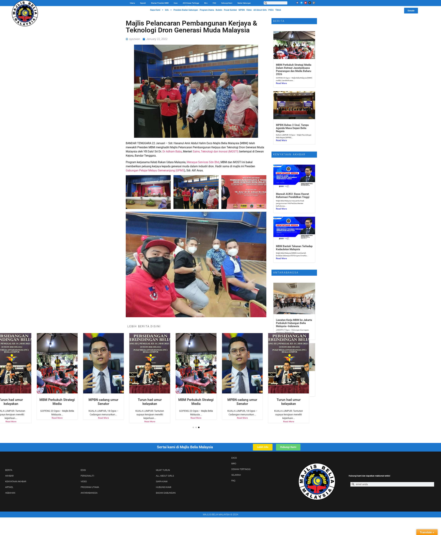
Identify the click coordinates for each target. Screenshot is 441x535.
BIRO (233, 463)
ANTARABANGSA (89, 493)
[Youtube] (305, 2)
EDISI (83, 470)
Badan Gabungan (244, 3)
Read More (57, 418)
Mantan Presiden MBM (160, 3)
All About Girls (260, 10)
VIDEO (84, 481)
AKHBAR (9, 475)
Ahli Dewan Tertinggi (191, 3)
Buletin (219, 10)
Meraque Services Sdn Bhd (203, 162)
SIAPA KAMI (161, 481)
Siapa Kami (155, 10)
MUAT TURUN (163, 470)
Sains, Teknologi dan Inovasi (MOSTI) (216, 151)
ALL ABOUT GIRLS (165, 475)
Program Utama (207, 10)
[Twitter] (301, 2)
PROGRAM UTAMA (90, 487)
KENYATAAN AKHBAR (15, 481)
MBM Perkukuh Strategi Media (149, 402)
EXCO (234, 458)
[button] (193, 427)
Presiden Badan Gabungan (185, 10)
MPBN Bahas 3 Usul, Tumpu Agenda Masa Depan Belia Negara (292, 128)
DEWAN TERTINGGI (240, 469)
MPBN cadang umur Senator (57, 402)
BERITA (8, 470)
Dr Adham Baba (172, 151)
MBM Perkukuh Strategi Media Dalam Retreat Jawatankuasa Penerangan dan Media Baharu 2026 (293, 69)
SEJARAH (236, 475)
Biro (206, 3)
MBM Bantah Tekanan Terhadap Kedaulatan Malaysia (294, 248)
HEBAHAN (10, 493)
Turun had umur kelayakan (103, 402)
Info (167, 10)
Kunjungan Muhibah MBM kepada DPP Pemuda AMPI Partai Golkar (291, 380)
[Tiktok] (313, 2)
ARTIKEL (9, 487)
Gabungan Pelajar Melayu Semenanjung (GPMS (155, 170)
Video (249, 10)
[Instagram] (309, 2)
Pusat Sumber (230, 10)
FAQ (214, 3)
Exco (176, 3)
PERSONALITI (87, 475)
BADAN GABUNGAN (166, 493)
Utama (132, 3)
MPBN (242, 10)
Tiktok (278, 10)
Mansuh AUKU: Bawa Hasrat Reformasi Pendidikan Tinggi (292, 195)
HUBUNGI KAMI (163, 487)
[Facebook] (297, 2)
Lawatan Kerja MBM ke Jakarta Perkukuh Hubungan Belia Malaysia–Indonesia (294, 323)
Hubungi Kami (226, 3)
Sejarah (143, 3)
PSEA (271, 10)
